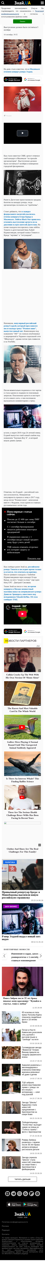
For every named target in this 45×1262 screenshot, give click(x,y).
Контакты (5, 1234)
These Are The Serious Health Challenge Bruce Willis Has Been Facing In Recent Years (22, 815)
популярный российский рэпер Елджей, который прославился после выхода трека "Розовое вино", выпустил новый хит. (21, 327)
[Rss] (7, 1193)
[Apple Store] (14, 1204)
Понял (22, 21)
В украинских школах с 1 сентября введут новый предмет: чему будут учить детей (23, 539)
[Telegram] (13, 1193)
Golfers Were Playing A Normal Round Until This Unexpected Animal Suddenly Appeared (22, 745)
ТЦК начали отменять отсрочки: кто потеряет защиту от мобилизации (22, 550)
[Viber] (19, 1193)
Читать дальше (22, 1179)
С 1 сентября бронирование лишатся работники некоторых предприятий (22, 529)
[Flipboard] (31, 1193)
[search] (3, 3)
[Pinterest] (37, 1193)
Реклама (5, 1226)
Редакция (6, 1230)
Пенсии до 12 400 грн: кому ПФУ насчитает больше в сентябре (23, 520)
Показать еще (34, 558)
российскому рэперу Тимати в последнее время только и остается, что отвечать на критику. (22, 569)
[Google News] (25, 1193)
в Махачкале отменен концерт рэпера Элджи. (22, 70)
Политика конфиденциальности (15, 1222)
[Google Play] (30, 1204)
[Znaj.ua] (22, 3)
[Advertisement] (22, 294)
